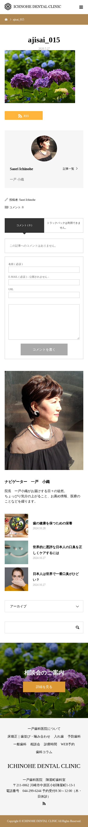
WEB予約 (68, 744)
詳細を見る (44, 687)
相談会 (35, 744)
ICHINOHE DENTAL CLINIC (44, 766)
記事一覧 (68, 168)
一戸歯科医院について (44, 729)
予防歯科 (74, 736)
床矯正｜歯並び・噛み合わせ (29, 736)
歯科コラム (44, 752)
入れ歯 (59, 736)
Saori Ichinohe (27, 199)
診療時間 (50, 744)
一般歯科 (20, 744)
